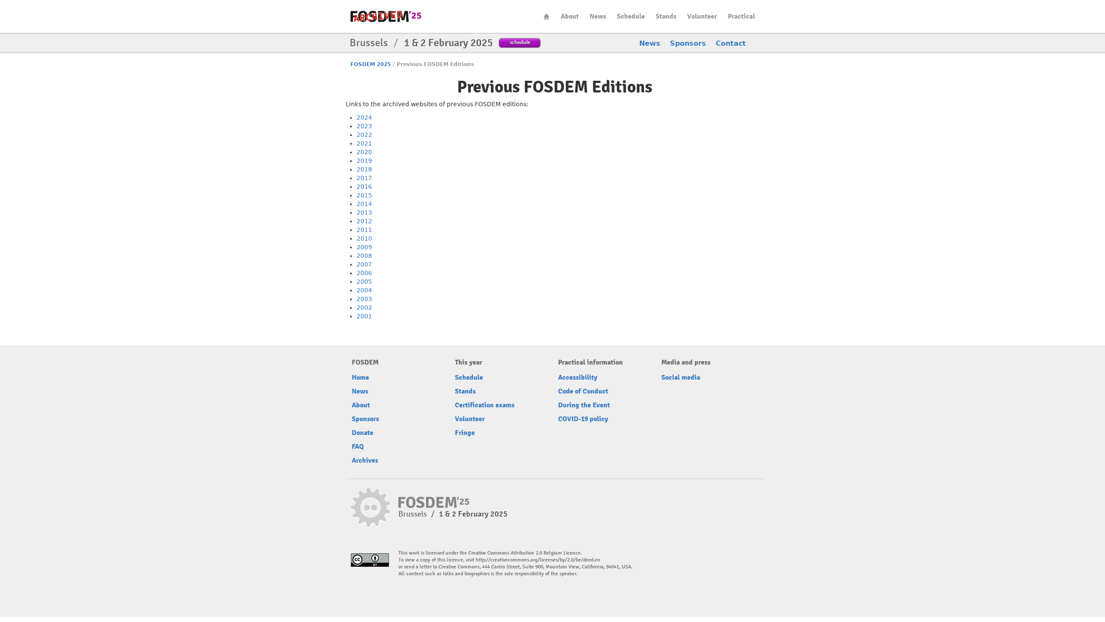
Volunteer (702, 16)
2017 (364, 178)
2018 (364, 169)
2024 (364, 117)
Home (546, 16)
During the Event (584, 405)
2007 (364, 264)
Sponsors (688, 43)
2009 (364, 247)
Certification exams (485, 405)
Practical (741, 16)
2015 (364, 195)
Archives (365, 460)
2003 (364, 298)
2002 (364, 307)
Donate (362, 432)
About (570, 16)
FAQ (358, 446)
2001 (364, 316)
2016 (364, 186)
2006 (364, 273)
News (598, 16)
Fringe (465, 432)
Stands (666, 16)
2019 (364, 160)
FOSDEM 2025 (370, 64)
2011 (364, 229)
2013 (364, 212)
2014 (364, 203)
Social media (680, 377)
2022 (364, 134)
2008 (364, 255)
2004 (364, 290)
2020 (364, 152)
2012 (364, 221)
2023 (364, 126)
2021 (364, 143)
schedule (520, 42)
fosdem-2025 (385, 16)
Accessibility (577, 377)
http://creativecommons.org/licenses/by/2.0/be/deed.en (538, 560)
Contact (731, 43)
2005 (364, 281)
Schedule (631, 16)
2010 (364, 238)
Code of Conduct (583, 391)
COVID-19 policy (583, 419)
